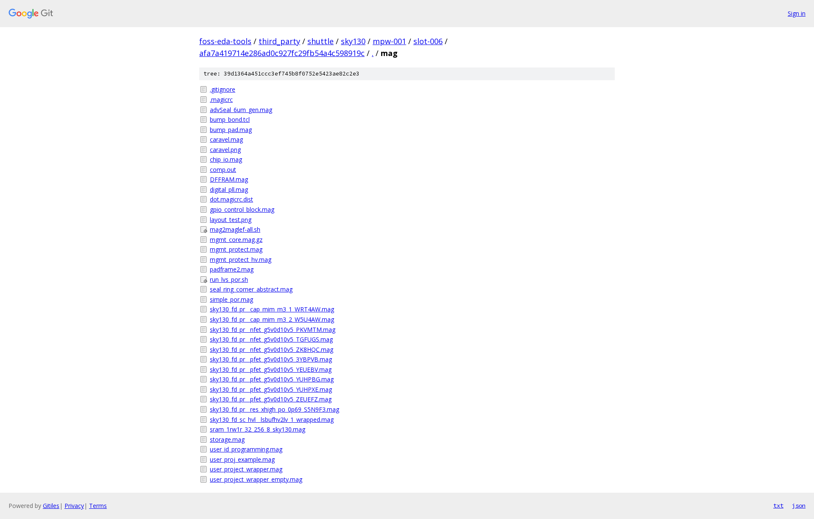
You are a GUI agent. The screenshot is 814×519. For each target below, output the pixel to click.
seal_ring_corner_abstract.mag (251, 289)
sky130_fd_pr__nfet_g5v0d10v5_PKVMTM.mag (272, 329)
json (799, 505)
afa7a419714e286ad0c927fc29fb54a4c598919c (282, 53)
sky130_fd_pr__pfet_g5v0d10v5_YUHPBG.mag (272, 379)
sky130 (353, 41)
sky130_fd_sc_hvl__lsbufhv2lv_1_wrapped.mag (272, 419)
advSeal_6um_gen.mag (241, 110)
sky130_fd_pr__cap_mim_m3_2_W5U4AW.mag (272, 319)
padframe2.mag (232, 269)
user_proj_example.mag (242, 459)
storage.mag (227, 439)
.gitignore (222, 89)
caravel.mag (226, 139)
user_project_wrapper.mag (246, 469)
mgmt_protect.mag (236, 249)
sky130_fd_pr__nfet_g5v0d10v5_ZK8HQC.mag (271, 349)
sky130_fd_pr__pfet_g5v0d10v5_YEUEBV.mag (271, 369)
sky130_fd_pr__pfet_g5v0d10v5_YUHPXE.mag (271, 389)
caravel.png (225, 150)
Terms (98, 506)
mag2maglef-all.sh (235, 229)
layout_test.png (230, 220)
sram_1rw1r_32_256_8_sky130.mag (257, 429)
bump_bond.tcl (230, 119)
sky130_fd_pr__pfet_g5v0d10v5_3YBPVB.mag (271, 359)
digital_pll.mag (229, 189)
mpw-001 (389, 41)
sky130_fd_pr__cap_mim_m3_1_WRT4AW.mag (272, 309)
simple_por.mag (231, 299)
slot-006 (428, 41)
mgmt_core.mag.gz (236, 240)
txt (778, 505)
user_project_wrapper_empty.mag (256, 479)
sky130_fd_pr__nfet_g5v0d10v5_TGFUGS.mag (271, 339)
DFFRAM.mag (229, 179)
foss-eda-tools (225, 41)
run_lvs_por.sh (229, 279)
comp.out (223, 170)
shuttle (320, 41)
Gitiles (51, 506)
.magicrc (221, 99)
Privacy (74, 506)
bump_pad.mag (231, 130)
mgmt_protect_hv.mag (240, 259)
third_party (279, 41)
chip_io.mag (226, 159)
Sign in (797, 13)
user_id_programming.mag (246, 449)
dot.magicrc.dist (231, 199)
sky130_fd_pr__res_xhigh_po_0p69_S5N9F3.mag (274, 409)
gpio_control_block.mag (242, 209)
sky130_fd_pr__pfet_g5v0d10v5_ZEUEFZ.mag (271, 399)
